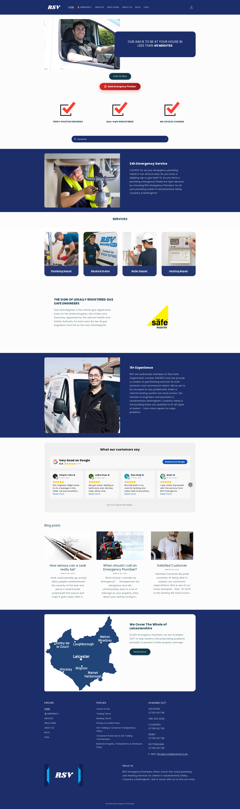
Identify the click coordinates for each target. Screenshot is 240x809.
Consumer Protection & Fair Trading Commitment (114, 737)
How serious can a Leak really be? (68, 567)
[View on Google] (55, 476)
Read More (140, 651)
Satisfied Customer (172, 565)
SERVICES (48, 718)
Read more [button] (58, 493)
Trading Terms (103, 713)
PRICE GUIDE (50, 723)
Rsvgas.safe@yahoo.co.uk (172, 754)
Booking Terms (103, 718)
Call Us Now (120, 76)
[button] (120, 139)
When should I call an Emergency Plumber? (120, 567)
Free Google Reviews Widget (121, 505)
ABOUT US (49, 727)
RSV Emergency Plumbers (123, 804)
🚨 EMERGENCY (51, 713)
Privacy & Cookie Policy (108, 723)
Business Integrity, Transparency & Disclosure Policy (119, 745)
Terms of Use (103, 709)
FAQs (46, 737)
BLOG (47, 732)
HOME (47, 709)
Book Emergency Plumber (122, 86)
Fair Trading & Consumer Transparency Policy (116, 729)
